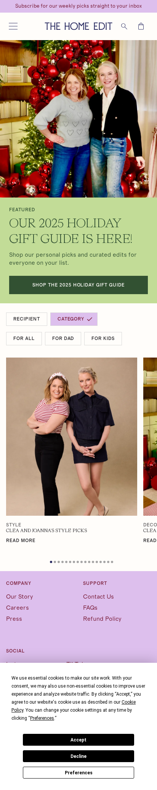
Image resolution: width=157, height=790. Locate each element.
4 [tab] (63, 563)
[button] (13, 26)
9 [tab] (82, 563)
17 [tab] (113, 563)
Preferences (79, 772)
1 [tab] (52, 563)
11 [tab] (90, 563)
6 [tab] (71, 563)
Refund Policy (102, 619)
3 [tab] (59, 563)
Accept (78, 740)
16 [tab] (109, 563)
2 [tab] (56, 563)
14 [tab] (101, 563)
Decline (78, 756)
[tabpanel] (71, 451)
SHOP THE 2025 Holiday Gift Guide (78, 285)
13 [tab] (97, 563)
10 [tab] (86, 563)
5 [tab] (67, 563)
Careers (17, 608)
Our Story (19, 597)
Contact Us (98, 597)
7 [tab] (75, 563)
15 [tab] (105, 563)
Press (14, 619)
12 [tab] (94, 563)
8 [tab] (78, 563)
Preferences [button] (42, 718)
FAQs (90, 608)
